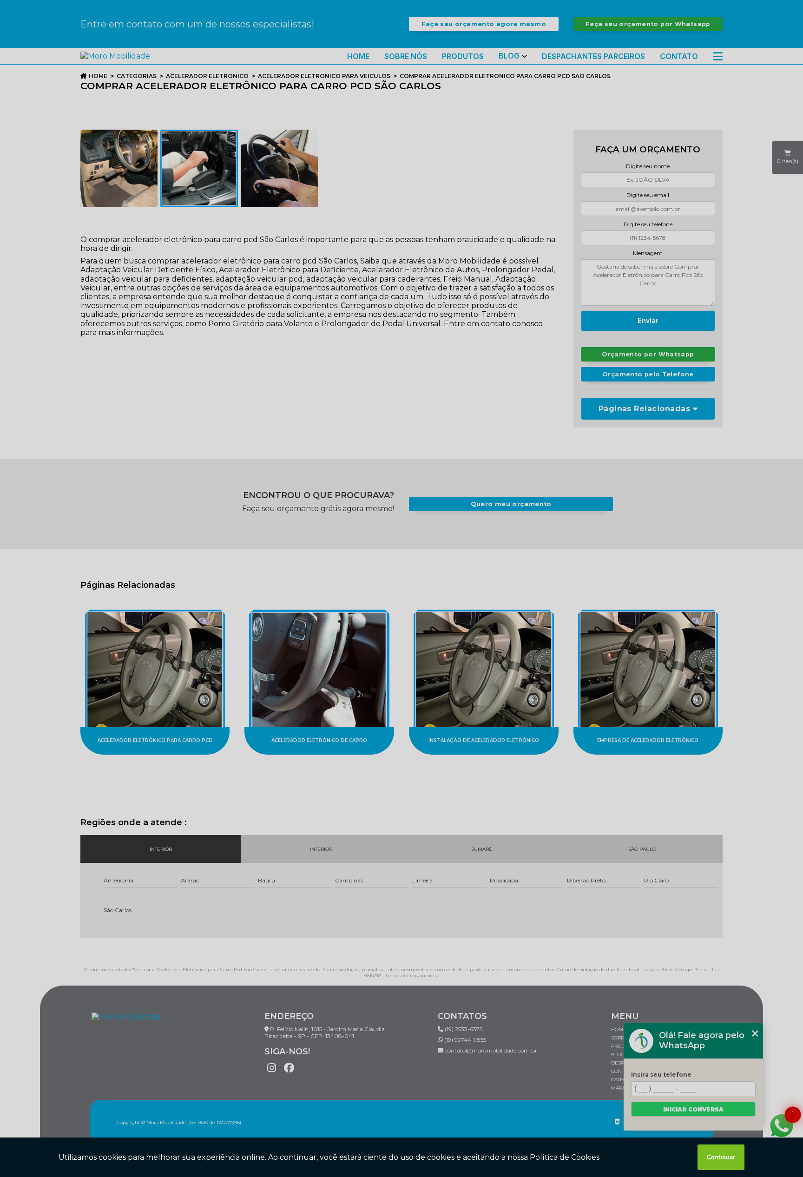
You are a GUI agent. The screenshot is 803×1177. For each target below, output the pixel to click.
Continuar (721, 1157)
